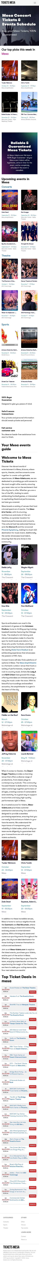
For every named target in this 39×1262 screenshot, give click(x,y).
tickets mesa (11, 1247)
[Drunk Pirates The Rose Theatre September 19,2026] (32, 992)
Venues (23, 1225)
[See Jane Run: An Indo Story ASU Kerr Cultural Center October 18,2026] (32, 1129)
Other (23, 1222)
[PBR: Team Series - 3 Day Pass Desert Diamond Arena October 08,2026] (32, 1053)
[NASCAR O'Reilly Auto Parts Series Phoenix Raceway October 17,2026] (32, 1112)
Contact (23, 1236)
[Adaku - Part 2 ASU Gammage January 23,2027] (32, 1179)
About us (24, 1239)
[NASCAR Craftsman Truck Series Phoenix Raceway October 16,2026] (32, 1095)
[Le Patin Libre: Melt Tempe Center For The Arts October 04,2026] (32, 1028)
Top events (24, 1228)
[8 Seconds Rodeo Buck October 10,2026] (32, 1086)
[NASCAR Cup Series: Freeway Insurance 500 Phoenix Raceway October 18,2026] (32, 1120)
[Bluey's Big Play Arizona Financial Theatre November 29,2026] (32, 1171)
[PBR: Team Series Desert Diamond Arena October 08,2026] (32, 1061)
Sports (5, 324)
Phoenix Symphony (10, 530)
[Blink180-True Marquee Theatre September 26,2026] (32, 1009)
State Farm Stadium (19, 650)
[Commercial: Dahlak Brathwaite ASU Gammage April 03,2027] (32, 1204)
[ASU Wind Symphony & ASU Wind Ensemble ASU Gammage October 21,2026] (32, 1137)
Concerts (7, 186)
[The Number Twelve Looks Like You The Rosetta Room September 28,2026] (32, 1019)
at (22, 988)
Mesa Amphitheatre (28, 663)
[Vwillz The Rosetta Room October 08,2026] (32, 1044)
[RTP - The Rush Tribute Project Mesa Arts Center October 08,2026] (32, 1070)
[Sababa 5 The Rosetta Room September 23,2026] (32, 1000)
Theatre (6, 255)
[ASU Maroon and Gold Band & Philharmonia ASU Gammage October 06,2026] (32, 1036)
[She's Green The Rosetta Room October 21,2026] (32, 1145)
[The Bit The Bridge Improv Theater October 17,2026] (32, 1103)
